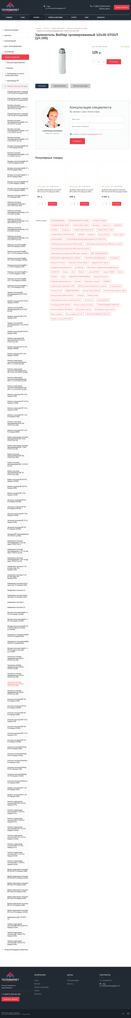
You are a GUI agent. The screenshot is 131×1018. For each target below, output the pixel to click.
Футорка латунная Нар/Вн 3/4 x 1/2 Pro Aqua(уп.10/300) (17, 182)
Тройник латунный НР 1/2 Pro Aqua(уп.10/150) (17, 301)
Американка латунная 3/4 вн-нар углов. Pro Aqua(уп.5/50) (17, 584)
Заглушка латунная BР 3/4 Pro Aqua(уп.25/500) (16, 528)
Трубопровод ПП (13, 81)
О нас (23, 17)
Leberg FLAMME (108, 272)
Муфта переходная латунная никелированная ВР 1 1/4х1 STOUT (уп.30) (17, 447)
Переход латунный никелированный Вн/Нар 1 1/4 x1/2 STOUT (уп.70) (17, 237)
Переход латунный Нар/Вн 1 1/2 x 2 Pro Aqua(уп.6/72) (17, 286)
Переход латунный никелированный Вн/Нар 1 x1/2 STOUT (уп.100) (16, 203)
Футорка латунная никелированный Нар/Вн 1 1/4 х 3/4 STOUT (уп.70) (17, 139)
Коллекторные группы (83, 309)
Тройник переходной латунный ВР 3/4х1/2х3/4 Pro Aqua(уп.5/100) (17, 925)
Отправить (77, 141)
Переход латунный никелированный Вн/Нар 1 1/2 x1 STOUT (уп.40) (17, 229)
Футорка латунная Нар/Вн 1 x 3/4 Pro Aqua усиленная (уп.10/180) (17, 649)
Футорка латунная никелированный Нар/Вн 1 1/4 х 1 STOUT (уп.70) (17, 154)
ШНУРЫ (81, 234)
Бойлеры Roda (93, 295)
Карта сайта (26, 1014)
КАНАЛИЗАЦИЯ (10, 41)
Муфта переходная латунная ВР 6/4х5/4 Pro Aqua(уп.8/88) (17, 870)
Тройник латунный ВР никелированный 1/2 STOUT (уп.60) (17, 309)
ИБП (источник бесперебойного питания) (92, 286)
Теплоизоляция (73, 980)
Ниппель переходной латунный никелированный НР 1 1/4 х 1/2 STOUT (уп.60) (17, 370)
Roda (63, 276)
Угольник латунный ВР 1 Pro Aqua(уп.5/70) (17, 734)
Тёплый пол (89, 300)
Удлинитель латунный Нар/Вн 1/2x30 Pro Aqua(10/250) (18, 642)
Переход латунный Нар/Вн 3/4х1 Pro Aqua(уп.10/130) (16, 245)
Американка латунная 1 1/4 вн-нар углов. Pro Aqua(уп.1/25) (16, 568)
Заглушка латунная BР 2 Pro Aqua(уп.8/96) (17, 521)
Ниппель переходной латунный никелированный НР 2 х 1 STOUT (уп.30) (16, 362)
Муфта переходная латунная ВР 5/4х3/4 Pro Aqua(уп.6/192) (17, 877)
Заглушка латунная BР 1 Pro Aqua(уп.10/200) (17, 514)
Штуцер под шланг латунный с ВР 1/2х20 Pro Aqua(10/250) (17, 114)
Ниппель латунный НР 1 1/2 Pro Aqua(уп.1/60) (17, 415)
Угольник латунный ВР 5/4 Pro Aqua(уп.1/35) (16, 700)
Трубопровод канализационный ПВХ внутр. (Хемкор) (104, 244)
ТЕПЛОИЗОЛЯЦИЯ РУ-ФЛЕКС (78, 220)
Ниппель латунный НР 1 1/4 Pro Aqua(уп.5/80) (17, 431)
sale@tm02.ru (107, 980)
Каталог (36, 17)
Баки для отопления (58, 262)
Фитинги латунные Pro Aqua (17, 86)
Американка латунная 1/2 (16, 590)
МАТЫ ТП (106, 225)
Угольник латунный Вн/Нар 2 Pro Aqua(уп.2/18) (17, 761)
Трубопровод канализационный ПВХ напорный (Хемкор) (70, 248)
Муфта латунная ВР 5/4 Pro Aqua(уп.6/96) (17, 487)
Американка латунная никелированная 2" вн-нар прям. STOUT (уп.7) (16, 542)
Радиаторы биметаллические (61, 281)
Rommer (78, 281)
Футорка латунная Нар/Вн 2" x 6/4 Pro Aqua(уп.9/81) (18, 175)
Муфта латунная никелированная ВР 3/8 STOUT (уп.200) (15, 455)
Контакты (100, 17)
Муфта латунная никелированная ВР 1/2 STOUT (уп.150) (15, 472)
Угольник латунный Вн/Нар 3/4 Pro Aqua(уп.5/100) (16, 754)
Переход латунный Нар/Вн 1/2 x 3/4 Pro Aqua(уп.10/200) (17, 259)
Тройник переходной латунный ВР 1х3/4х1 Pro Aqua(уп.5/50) (16, 934)
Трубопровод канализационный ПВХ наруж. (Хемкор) (69, 253)
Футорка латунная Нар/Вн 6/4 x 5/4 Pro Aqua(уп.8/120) (17, 162)
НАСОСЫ (7, 35)
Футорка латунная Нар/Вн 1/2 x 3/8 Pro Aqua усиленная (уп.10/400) (17, 627)
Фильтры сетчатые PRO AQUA (61, 319)
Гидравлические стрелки (100, 262)
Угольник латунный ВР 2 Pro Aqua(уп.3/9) (17, 720)
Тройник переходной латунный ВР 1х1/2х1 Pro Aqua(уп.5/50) (16, 942)
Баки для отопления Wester (78, 262)
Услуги (73, 17)
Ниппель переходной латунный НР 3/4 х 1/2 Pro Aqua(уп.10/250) (16, 828)
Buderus (81, 272)
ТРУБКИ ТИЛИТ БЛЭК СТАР (83, 230)
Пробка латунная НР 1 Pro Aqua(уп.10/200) (16, 354)
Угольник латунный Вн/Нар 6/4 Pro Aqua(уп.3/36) (16, 747)
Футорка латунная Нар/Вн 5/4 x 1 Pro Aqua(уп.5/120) (17, 146)
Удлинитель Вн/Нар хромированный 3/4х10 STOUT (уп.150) (15, 658)
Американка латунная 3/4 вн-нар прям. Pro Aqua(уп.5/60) (17, 596)
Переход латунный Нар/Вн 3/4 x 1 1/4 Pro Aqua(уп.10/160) (17, 252)
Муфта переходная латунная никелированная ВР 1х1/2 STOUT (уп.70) (17, 438)
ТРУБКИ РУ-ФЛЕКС (99, 220)
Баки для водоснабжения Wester (62, 295)
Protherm (54, 276)
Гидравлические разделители (61, 267)
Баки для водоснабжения (16, 62)
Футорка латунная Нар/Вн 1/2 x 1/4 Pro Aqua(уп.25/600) (17, 189)
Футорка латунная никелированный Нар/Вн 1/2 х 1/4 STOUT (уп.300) (17, 122)
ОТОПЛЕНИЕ (9, 52)
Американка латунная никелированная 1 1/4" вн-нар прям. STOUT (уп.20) (17, 559)
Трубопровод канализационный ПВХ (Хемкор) (66, 244)
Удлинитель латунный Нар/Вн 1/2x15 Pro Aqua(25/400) (18, 635)
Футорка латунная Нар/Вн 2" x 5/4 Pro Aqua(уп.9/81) (18, 169)
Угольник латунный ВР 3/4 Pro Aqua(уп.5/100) (16, 727)
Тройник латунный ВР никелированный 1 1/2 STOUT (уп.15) (17, 324)
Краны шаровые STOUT (74, 314)
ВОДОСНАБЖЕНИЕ (12, 57)
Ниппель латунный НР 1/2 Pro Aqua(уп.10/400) (18, 402)
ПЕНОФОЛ (117, 225)
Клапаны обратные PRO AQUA (61, 309)
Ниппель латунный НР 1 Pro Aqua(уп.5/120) (17, 409)
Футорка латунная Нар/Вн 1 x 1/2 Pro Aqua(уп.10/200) (17, 620)
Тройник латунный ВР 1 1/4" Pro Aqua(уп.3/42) (17, 795)
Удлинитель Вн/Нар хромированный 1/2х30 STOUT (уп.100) (15, 683)
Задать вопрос (121, 7)
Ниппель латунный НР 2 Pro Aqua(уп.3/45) (17, 395)
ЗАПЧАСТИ (55, 272)
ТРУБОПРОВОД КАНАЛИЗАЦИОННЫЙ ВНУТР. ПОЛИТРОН (86, 239)
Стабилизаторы (115, 286)
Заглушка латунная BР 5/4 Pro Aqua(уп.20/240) (16, 500)
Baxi (73, 272)
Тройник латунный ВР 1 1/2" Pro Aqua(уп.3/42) (17, 788)
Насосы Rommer (104, 234)
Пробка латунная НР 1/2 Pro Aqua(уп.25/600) (17, 347)
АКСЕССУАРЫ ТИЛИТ (81, 225)
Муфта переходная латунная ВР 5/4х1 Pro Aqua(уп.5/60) (17, 884)
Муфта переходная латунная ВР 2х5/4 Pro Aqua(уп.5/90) (17, 890)
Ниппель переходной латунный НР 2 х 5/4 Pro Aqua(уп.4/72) (15, 811)
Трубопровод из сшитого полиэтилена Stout (14, 74)
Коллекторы (79, 267)
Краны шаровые (56, 314)
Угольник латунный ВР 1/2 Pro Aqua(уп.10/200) (16, 741)
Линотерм (96, 225)
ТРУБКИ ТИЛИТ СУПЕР (105, 230)
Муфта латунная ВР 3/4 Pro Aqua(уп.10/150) (17, 480)
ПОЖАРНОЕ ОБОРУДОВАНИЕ (95, 258)
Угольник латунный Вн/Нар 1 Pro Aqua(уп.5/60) (17, 781)
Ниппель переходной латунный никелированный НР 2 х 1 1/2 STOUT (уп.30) (16, 379)
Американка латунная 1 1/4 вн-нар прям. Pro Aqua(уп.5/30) (16, 576)
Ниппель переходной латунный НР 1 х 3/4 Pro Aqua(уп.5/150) (15, 862)
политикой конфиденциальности (91, 134)
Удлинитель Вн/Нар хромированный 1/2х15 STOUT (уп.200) (15, 675)
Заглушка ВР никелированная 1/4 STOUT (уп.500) (17, 535)
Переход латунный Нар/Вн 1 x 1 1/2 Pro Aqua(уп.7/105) (17, 272)
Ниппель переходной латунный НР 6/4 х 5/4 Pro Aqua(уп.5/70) (16, 803)
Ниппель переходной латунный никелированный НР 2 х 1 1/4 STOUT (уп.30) (16, 387)
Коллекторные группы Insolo (104, 309)
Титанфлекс (66, 230)
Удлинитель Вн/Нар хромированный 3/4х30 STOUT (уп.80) (15, 666)
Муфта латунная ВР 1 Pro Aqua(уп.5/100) (16, 494)
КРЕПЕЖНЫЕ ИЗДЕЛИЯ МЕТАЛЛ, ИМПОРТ (66, 258)
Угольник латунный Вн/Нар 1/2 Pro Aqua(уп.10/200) (16, 775)
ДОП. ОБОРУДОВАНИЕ (12, 46)
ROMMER (106, 281)
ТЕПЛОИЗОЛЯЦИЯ (11, 30)
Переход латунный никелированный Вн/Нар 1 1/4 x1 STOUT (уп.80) (17, 212)
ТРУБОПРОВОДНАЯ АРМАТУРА (16, 950)
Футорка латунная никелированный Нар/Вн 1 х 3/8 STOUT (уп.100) (17, 106)
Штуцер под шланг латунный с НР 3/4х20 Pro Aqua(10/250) (17, 99)
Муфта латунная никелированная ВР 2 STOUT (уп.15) (17, 464)
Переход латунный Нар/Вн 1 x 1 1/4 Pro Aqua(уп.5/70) (17, 266)
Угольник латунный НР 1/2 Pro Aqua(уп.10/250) (16, 706)
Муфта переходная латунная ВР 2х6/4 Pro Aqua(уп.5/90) (17, 897)
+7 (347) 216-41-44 (101, 6)
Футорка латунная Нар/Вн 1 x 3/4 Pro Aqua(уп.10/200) (17, 613)
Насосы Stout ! (119, 234)
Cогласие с (87, 134)
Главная (9, 17)
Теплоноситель (56, 290)
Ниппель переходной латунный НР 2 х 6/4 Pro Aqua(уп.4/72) (15, 820)
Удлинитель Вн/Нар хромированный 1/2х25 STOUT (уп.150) (15, 692)
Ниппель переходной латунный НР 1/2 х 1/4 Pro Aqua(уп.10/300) (16, 837)
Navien (120, 272)
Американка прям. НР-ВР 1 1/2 (16, 918)
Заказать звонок (104, 8)
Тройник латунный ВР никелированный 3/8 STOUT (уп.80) (17, 294)
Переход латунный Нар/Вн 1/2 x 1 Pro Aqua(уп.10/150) (16, 279)
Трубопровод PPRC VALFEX (60, 305)
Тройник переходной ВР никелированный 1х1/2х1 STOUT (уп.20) (16, 340)
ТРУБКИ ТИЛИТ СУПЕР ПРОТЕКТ (62, 234)
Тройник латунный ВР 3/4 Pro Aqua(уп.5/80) (17, 332)
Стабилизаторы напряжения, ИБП (62, 286)
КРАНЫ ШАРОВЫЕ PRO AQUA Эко (98, 314)
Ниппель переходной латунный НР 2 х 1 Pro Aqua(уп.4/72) (15, 845)
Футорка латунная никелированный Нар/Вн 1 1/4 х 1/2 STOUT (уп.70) (17, 130)
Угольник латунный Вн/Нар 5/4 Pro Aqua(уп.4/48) (16, 768)
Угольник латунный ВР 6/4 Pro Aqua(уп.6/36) (16, 713)
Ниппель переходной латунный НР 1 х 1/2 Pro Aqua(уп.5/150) (15, 854)
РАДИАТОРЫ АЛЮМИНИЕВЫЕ (79, 276)
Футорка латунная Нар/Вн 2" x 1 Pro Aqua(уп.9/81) (18, 196)
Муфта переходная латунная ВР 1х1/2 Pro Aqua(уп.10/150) (17, 911)
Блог (87, 17)
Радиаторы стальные (92, 281)
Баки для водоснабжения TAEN (114, 290)
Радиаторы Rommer (100, 276)
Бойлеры (10, 68)
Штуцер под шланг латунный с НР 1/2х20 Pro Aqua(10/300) (17, 92)
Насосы (70, 984)
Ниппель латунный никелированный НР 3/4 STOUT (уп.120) (15, 423)
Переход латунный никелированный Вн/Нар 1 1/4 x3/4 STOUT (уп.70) (17, 220)
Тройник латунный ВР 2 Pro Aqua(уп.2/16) (17, 317)
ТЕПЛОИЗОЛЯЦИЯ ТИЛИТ (60, 225)
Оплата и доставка (55, 17)
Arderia (65, 272)
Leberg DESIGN (94, 272)
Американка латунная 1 (15, 602)
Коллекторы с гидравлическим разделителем (103, 267)
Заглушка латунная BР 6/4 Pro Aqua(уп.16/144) (16, 507)
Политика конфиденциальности (11, 1014)
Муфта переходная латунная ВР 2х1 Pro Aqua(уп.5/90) (17, 904)
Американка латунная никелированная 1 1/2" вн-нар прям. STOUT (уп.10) (17, 551)
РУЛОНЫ (54, 230)
